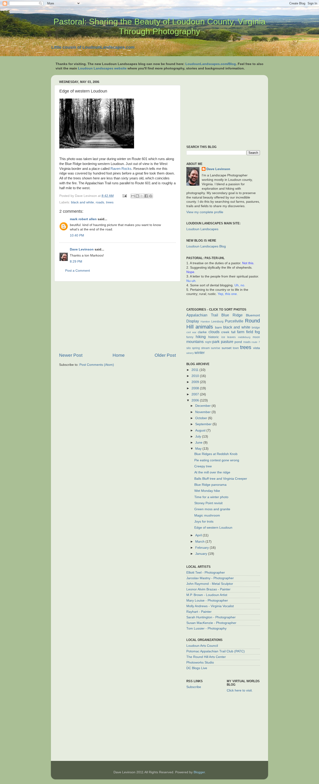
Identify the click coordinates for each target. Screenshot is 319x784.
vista (256, 348)
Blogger (199, 772)
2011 (195, 370)
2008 (195, 388)
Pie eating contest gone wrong (216, 460)
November (203, 412)
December (203, 405)
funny (189, 337)
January (201, 553)
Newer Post (70, 355)
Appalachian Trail (202, 315)
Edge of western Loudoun (213, 527)
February (202, 547)
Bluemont (253, 315)
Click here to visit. (240, 690)
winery (190, 353)
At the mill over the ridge (212, 472)
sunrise (215, 348)
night (208, 342)
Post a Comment (77, 270)
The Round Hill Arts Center (206, 657)
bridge (256, 327)
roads (100, 202)
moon (256, 337)
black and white (82, 202)
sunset (226, 348)
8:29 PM (76, 261)
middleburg (244, 337)
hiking (201, 337)
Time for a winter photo (211, 497)
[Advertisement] (117, 317)
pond (238, 342)
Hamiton (205, 321)
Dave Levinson (82, 249)
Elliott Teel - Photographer (205, 572)
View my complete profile (204, 212)
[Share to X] (141, 196)
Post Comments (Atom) (96, 364)
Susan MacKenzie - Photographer (211, 623)
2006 (195, 400)
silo (188, 348)
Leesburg (217, 321)
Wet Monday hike (207, 491)
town (236, 348)
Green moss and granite (212, 509)
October (201, 418)
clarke (202, 332)
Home (119, 355)
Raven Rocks (120, 169)
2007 (195, 394)
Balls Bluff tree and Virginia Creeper (220, 478)
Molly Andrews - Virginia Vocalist (210, 606)
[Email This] (133, 196)
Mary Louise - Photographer (207, 600)
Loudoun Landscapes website (102, 68)
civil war (191, 332)
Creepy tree (203, 466)
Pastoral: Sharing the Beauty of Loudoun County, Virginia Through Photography (159, 26)
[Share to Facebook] (146, 196)
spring (196, 348)
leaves (231, 337)
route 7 (256, 342)
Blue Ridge (232, 315)
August (200, 430)
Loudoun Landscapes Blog (206, 246)
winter (200, 352)
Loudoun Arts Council (202, 645)
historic (213, 337)
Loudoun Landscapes (202, 229)
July (198, 436)
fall (233, 332)
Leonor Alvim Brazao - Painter (208, 589)
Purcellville (234, 321)
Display (192, 321)
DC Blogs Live (196, 668)
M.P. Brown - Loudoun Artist (206, 595)
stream (205, 348)
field (249, 332)
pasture (227, 341)
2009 (195, 382)
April (199, 535)
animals (204, 327)
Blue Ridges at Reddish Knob (215, 454)
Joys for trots (203, 521)
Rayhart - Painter (199, 611)
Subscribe (193, 687)
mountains (195, 341)
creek (225, 332)
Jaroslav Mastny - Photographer (210, 578)
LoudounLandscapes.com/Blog (210, 64)
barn (218, 327)
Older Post (165, 355)
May (198, 448)
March (200, 541)
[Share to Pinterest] (150, 196)
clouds (214, 332)
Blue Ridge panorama (210, 484)
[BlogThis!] (137, 196)
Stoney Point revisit (208, 503)
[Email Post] (124, 196)
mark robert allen (83, 219)
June (199, 442)
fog (257, 332)
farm (240, 332)
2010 (195, 376)
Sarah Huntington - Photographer (211, 617)
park (216, 341)
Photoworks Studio (200, 662)
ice (223, 337)
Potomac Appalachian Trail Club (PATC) (215, 651)
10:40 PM (77, 235)
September (204, 424)
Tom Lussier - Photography (206, 628)
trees (109, 202)
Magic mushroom (207, 515)
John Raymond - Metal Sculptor (209, 583)
